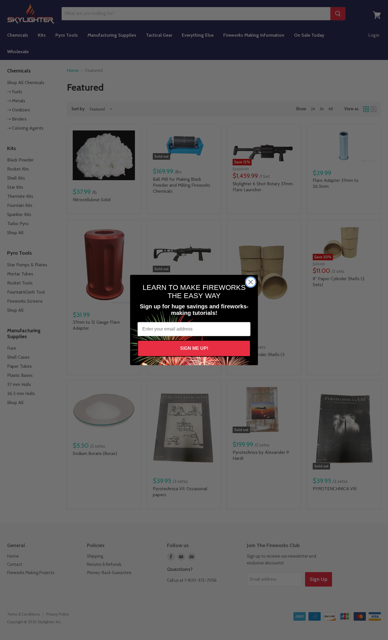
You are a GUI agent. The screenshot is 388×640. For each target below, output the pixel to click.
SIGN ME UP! (194, 348)
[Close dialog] (251, 282)
